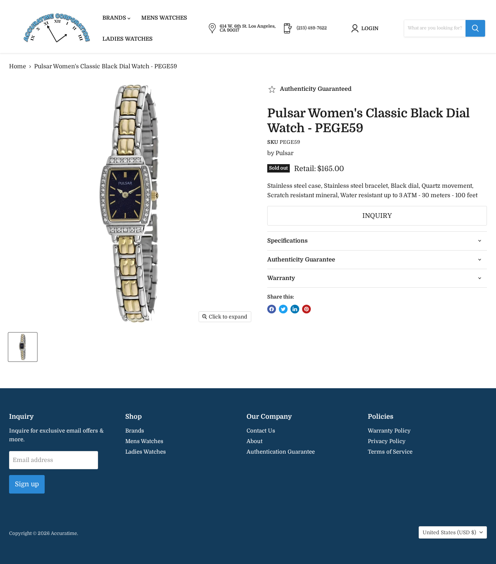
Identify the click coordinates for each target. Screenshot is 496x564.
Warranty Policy (389, 430)
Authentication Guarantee (281, 452)
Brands (114, 18)
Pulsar (284, 153)
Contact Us (261, 430)
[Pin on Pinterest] (306, 309)
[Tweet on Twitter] (283, 309)
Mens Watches (164, 18)
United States (449, 532)
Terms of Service (390, 452)
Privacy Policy (387, 441)
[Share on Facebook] (271, 309)
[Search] (475, 28)
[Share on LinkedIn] (294, 309)
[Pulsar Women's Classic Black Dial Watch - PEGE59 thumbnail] (22, 347)
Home (17, 66)
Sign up (27, 484)
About (255, 441)
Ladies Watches (127, 39)
